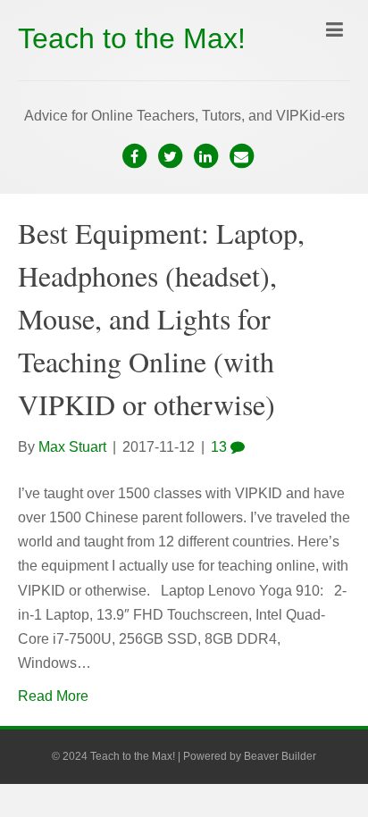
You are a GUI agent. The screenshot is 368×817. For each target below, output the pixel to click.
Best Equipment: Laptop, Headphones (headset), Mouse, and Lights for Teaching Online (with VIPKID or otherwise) (161, 318)
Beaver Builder (280, 756)
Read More (53, 696)
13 (220, 446)
